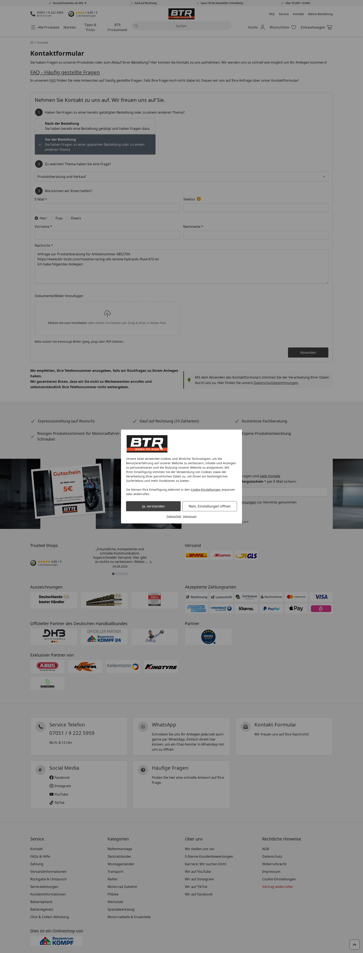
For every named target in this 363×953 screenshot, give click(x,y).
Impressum (189, 516)
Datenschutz (174, 516)
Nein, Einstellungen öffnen (210, 506)
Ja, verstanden (153, 506)
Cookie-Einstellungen (206, 490)
